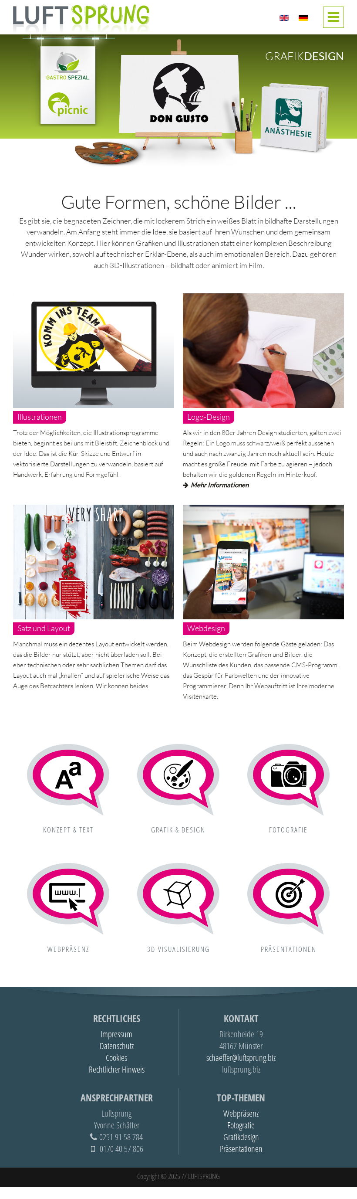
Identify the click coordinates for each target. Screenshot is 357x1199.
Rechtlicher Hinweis (117, 1069)
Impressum (116, 1034)
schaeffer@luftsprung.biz (241, 1057)
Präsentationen (289, 949)
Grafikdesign (241, 1137)
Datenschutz (117, 1046)
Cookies (116, 1057)
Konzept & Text (68, 830)
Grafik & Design (178, 830)
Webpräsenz (68, 949)
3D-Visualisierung (178, 949)
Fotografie (288, 830)
